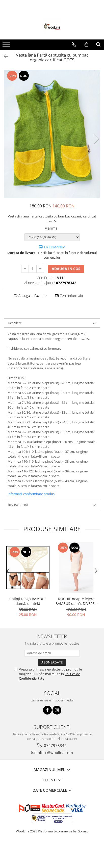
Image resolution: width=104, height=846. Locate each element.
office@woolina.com (55, 752)
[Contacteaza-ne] (74, 44)
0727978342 (55, 745)
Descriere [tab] (15, 323)
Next (96, 139)
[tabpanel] (52, 134)
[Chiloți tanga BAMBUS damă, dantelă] (27, 567)
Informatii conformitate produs (31, 494)
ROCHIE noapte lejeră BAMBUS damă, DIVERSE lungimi (76, 601)
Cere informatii (71, 295)
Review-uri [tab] (18, 504)
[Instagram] (57, 710)
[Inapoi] (4, 56)
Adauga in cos (66, 268)
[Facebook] (47, 710)
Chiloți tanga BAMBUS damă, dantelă (27, 601)
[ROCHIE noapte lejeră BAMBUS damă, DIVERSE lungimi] (76, 567)
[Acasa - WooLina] (52, 27)
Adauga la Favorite (32, 295)
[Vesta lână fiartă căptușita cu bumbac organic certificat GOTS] (52, 134)
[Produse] (7, 46)
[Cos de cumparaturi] (86, 44)
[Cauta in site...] (98, 44)
